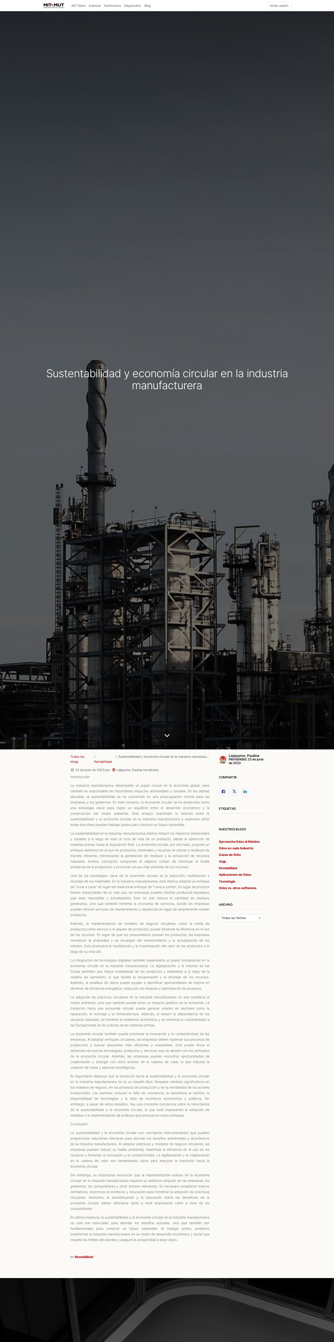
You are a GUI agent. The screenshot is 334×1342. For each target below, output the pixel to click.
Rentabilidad (103, 762)
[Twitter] (234, 791)
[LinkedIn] (245, 791)
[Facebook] (223, 791)
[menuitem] (78, 6)
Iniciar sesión (279, 6)
